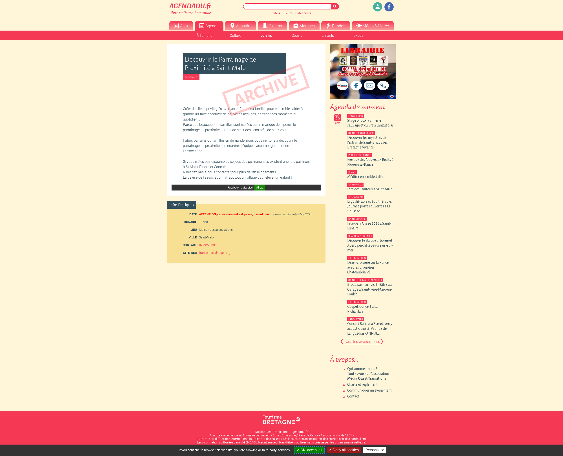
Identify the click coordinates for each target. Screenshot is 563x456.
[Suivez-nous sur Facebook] (389, 6)
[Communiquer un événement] (377, 6)
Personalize (375, 450)
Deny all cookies (345, 450)
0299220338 (208, 245)
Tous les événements (362, 341)
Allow (259, 187)
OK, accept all (311, 450)
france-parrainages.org (214, 253)
